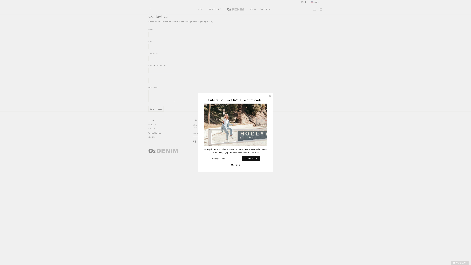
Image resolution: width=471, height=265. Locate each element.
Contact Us (461, 263)
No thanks (235, 164)
